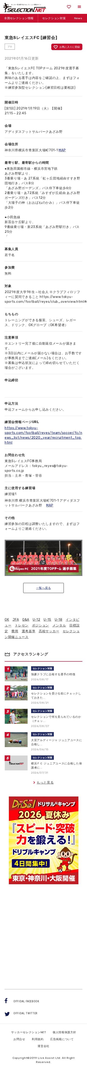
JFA (16, 620)
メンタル (59, 625)
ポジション (40, 625)
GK (7, 620)
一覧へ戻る (43, 588)
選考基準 (28, 631)
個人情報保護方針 (64, 1032)
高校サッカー (49, 631)
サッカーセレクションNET (28, 1032)
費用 (14, 631)
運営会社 (43, 1046)
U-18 (58, 620)
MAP (62, 150)
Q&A (25, 620)
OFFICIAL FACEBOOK (26, 1001)
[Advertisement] (43, 932)
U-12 (36, 620)
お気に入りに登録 (69, 46)
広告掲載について (62, 1039)
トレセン (22, 625)
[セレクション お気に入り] (69, 7)
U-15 (47, 620)
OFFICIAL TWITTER (25, 1013)
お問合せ (19, 1039)
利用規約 (38, 1039)
